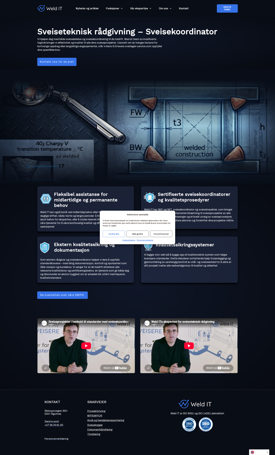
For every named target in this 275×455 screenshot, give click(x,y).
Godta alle (114, 234)
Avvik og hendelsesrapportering (105, 420)
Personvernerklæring (145, 240)
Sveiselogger (95, 425)
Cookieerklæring (128, 240)
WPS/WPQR (94, 415)
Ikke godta (137, 234)
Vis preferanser (161, 234)
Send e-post (52, 421)
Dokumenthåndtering (99, 429)
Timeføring (93, 434)
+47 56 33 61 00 (54, 425)
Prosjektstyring (96, 411)
